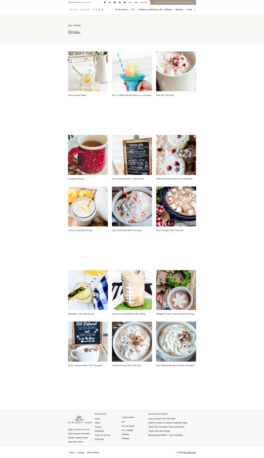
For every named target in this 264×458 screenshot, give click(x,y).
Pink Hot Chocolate (165, 95)
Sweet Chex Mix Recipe (159, 431)
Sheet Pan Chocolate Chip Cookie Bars (166, 427)
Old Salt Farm (189, 452)
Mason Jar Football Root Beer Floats (129, 313)
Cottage (136, 2)
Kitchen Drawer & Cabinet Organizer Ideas (167, 423)
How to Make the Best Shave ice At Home (131, 95)
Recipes (77, 25)
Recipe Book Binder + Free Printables (165, 435)
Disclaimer (99, 431)
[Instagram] (114, 2)
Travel (189, 9)
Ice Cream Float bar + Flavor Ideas (128, 178)
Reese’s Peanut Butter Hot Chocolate (85, 365)
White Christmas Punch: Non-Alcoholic (174, 178)
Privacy (98, 427)
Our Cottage (127, 430)
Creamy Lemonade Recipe (80, 230)
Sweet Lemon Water (77, 95)
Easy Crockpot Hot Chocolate (170, 230)
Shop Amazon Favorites (79, 433)
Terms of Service (102, 435)
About (97, 423)
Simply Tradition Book (78, 438)
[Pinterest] (119, 2)
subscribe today (85, 2)
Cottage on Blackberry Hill (150, 9)
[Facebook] (105, 2)
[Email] (124, 2)
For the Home (128, 426)
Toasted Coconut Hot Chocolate (126, 365)
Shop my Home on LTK (78, 429)
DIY (123, 422)
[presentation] (88, 71)
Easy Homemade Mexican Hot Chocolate (175, 365)
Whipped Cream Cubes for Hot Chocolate (175, 313)
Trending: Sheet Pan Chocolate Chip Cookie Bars (173, 2)
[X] (109, 2)
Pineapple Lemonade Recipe (81, 313)
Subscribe (99, 439)
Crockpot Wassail (76, 178)
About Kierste (143, 2)
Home (130, 2)
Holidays (125, 438)
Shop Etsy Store (75, 442)
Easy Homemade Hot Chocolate (126, 230)
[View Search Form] (195, 10)
